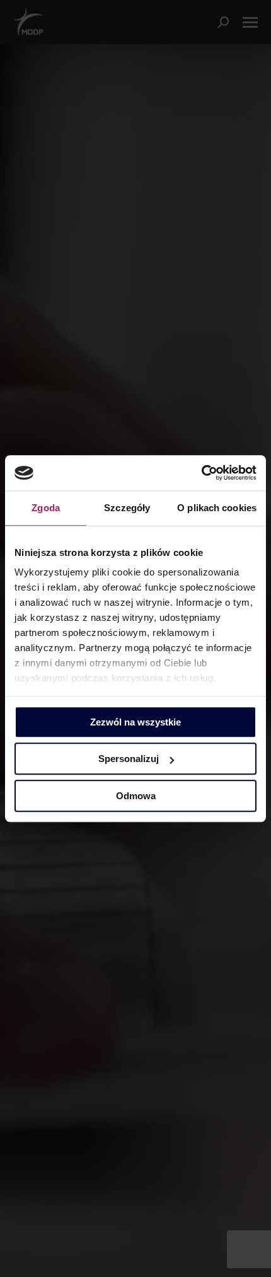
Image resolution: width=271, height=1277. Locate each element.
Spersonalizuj (128, 758)
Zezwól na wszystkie (135, 722)
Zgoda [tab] (46, 507)
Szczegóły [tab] (127, 507)
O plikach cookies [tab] (217, 507)
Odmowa (136, 795)
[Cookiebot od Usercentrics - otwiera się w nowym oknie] (201, 473)
